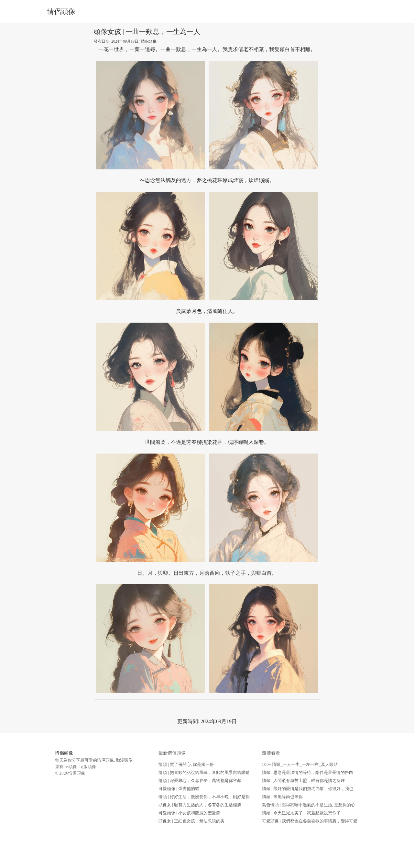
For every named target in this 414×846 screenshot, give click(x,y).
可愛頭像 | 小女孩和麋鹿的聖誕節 (189, 812)
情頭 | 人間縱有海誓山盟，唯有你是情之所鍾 (303, 780)
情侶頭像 (61, 11)
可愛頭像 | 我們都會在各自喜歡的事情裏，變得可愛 (309, 821)
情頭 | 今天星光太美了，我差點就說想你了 (301, 812)
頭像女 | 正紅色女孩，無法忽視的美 (191, 821)
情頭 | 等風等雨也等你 (282, 796)
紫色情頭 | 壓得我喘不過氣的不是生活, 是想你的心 (308, 804)
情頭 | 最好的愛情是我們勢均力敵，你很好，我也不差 (312, 788)
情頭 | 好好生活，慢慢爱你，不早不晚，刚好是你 (204, 796)
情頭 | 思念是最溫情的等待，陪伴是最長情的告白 (307, 772)
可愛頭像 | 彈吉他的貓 (178, 788)
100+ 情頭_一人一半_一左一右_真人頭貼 (300, 764)
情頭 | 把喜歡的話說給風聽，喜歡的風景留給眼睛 (204, 772)
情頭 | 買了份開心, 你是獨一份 (186, 764)
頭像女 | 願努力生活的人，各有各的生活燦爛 (199, 804)
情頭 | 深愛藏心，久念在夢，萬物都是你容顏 (199, 780)
